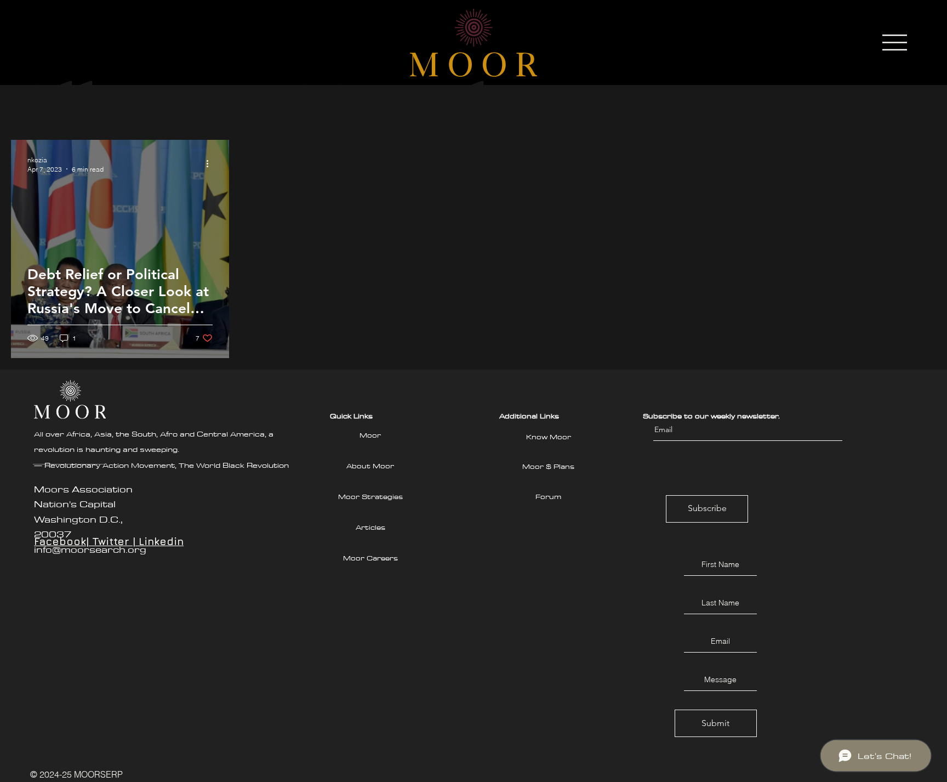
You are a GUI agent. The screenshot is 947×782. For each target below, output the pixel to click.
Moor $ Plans (548, 466)
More (592, 106)
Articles (370, 527)
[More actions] (211, 164)
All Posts (144, 106)
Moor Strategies (370, 496)
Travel (395, 106)
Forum (548, 496)
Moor (370, 435)
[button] (894, 42)
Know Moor (548, 436)
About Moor (370, 466)
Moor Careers (370, 558)
